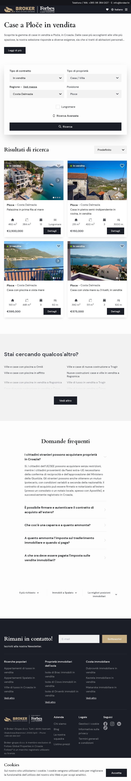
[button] (65, 456)
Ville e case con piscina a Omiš (23, 366)
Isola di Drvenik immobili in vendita (61, 693)
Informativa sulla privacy (89, 731)
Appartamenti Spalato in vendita (19, 680)
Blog (56, 729)
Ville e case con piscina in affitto (24, 373)
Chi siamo (60, 723)
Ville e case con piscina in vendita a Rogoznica (33, 382)
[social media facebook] (105, 724)
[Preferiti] (107, 9)
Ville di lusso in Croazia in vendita (20, 689)
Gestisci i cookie (89, 723)
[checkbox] (58, 107)
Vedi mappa (30, 86)
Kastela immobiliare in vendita (100, 680)
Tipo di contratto (20, 70)
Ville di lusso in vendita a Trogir (86, 382)
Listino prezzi (62, 744)
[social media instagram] (112, 724)
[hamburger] (126, 9)
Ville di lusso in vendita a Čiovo (86, 388)
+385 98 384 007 (12, 736)
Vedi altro (9, 697)
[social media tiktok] (105, 728)
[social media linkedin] (119, 724)
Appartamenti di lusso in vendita (19, 670)
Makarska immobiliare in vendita (101, 689)
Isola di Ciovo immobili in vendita (60, 684)
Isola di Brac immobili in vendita (60, 674)
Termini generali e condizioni (89, 740)
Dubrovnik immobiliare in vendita (101, 670)
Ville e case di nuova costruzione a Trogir (92, 366)
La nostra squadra (59, 736)
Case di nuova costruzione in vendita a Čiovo (32, 388)
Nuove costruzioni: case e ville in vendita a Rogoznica (93, 374)
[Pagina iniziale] (29, 9)
